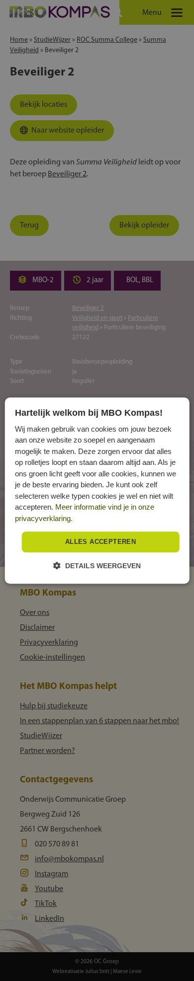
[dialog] (97, 490)
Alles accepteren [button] (100, 542)
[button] (97, 565)
